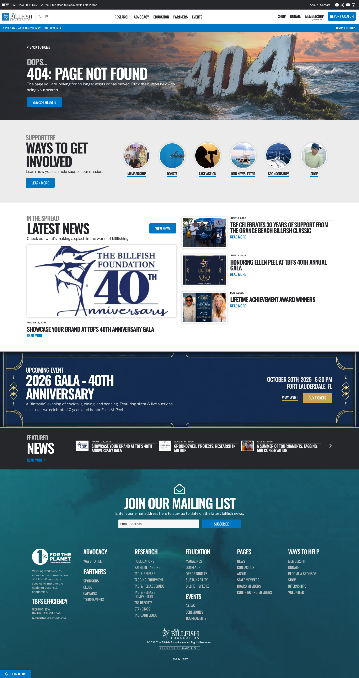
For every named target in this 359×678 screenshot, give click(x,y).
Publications (144, 561)
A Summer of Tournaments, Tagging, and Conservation (204, 448)
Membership (314, 16)
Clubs (87, 587)
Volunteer (296, 592)
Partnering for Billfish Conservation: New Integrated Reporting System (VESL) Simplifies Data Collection (77, 4)
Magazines (194, 561)
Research (121, 17)
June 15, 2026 (238, 218)
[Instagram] (353, 4)
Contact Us (245, 567)
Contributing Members (254, 592)
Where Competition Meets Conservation (278, 448)
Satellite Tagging (147, 567)
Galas (190, 605)
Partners (180, 17)
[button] (330, 445)
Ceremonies (194, 612)
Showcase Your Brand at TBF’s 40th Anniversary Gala (90, 328)
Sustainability (197, 579)
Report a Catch (342, 16)
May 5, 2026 (237, 292)
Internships (297, 586)
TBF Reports (143, 602)
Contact (325, 4)
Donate (295, 16)
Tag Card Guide (145, 615)
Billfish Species (198, 586)
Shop (282, 16)
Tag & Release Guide (149, 586)
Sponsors (91, 580)
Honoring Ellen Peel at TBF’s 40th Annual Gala (278, 264)
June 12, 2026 (238, 255)
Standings (142, 609)
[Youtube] (348, 4)
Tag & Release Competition (144, 594)
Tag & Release (144, 573)
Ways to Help (93, 561)
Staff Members (248, 579)
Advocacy (141, 17)
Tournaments (93, 599)
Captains (90, 593)
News (5, 4)
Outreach (193, 567)
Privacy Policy (180, 658)
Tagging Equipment (148, 579)
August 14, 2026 (37, 322)
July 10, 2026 (182, 441)
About (314, 4)
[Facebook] (337, 4)
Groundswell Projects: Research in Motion (122, 448)
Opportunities (197, 573)
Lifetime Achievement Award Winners (272, 299)
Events (197, 17)
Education (161, 17)
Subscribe (221, 524)
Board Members (249, 586)
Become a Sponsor (302, 573)
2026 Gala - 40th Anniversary (22, 28)
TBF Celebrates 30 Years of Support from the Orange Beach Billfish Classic (279, 227)
